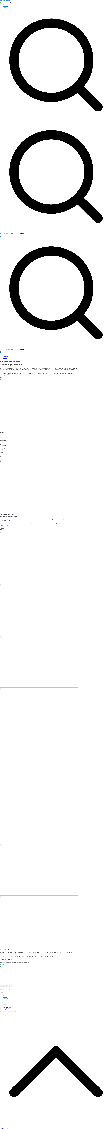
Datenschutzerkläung (8, 999)
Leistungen (5, 6)
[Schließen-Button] (0, 352)
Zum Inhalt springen (5, 0)
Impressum (5, 998)
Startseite (5, 4)
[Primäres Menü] (0, 236)
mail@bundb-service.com (9, 1009)
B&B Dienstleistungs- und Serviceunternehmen (20, 1014)
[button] (0, 351)
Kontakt (5, 7)
